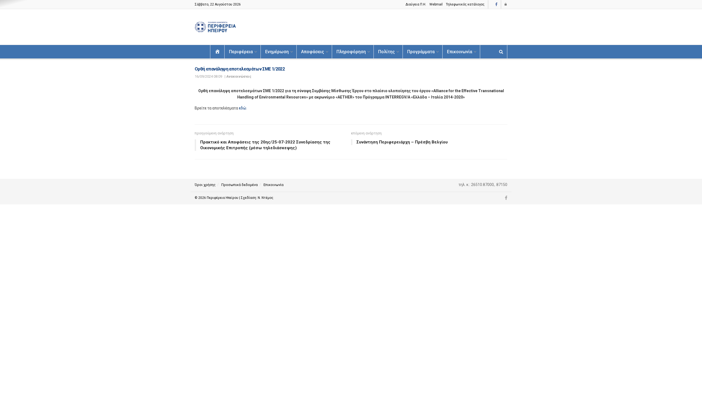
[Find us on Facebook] (496, 4)
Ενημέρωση (277, 51)
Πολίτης (386, 51)
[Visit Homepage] (215, 27)
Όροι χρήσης (205, 185)
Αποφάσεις (312, 51)
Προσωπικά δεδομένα (239, 185)
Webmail (436, 4)
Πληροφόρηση (351, 51)
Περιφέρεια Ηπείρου (223, 198)
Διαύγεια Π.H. (416, 4)
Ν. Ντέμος (265, 198)
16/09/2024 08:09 (208, 76)
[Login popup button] (506, 4)
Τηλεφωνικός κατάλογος (465, 4)
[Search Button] (501, 51)
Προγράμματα (421, 51)
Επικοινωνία (459, 51)
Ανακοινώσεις (238, 76)
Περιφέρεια (241, 51)
